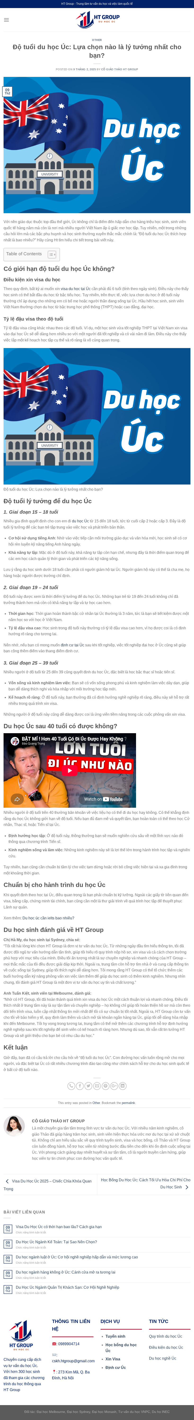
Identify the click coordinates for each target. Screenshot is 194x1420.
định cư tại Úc (72, 645)
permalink (128, 1103)
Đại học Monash (104, 1412)
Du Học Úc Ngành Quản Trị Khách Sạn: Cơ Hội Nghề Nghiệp (67, 1287)
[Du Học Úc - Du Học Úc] (97, 20)
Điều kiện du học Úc (166, 1347)
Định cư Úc (116, 1368)
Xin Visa (113, 1359)
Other (97, 40)
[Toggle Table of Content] (49, 255)
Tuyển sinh (115, 1336)
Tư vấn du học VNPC (134, 1412)
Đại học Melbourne (51, 1412)
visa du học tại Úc (76, 289)
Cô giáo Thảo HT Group (119, 69)
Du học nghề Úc (162, 1358)
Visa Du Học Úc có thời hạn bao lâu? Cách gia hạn (59, 1227)
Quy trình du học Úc (165, 1336)
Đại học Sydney (78, 1412)
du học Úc (80, 521)
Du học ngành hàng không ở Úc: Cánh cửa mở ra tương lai (65, 1272)
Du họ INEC (161, 1412)
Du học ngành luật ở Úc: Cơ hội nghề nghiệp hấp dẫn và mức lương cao (77, 1257)
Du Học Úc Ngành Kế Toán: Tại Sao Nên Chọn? (56, 1242)
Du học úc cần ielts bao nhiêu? (48, 918)
